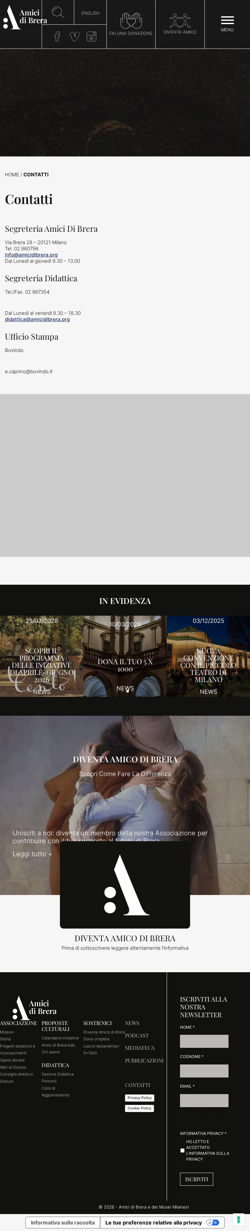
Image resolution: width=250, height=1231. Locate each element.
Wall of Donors (13, 1067)
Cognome (191, 1056)
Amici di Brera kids (58, 1045)
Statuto (6, 1081)
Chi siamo (51, 1051)
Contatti (137, 1084)
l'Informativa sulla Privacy (200, 1119)
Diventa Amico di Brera (104, 1032)
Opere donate (12, 1060)
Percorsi (49, 1080)
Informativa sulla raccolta (63, 1222)
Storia (5, 1038)
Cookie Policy (139, 1108)
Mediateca (140, 1047)
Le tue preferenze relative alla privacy (153, 1222)
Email (187, 1086)
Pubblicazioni (144, 1060)
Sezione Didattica (58, 1074)
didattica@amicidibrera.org (37, 319)
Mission (7, 1032)
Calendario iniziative (60, 1037)
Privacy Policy (140, 1097)
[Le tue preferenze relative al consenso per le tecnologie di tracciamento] (238, 1219)
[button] (117, 691)
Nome (187, 1027)
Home (12, 174)
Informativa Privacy (203, 1133)
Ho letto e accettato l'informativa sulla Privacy (207, 1150)
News (132, 1022)
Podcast (137, 1035)
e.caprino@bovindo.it (28, 371)
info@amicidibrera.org (31, 255)
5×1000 (90, 1052)
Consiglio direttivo (16, 1074)
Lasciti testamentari (101, 1046)
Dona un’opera (96, 1038)
